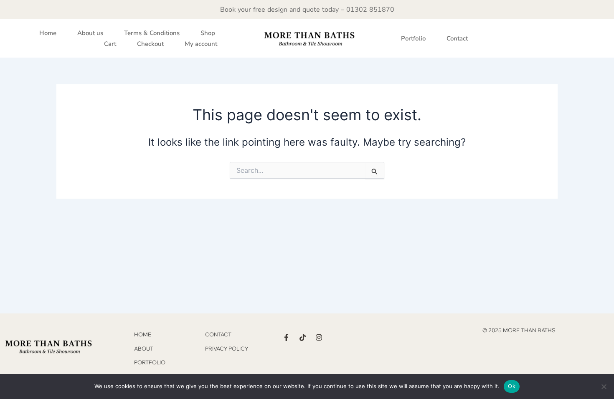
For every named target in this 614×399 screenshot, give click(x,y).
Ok (511, 386)
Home (47, 33)
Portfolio (413, 38)
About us (90, 33)
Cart (110, 44)
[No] (603, 386)
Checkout (150, 44)
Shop (207, 33)
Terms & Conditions (152, 33)
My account (201, 44)
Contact (457, 38)
